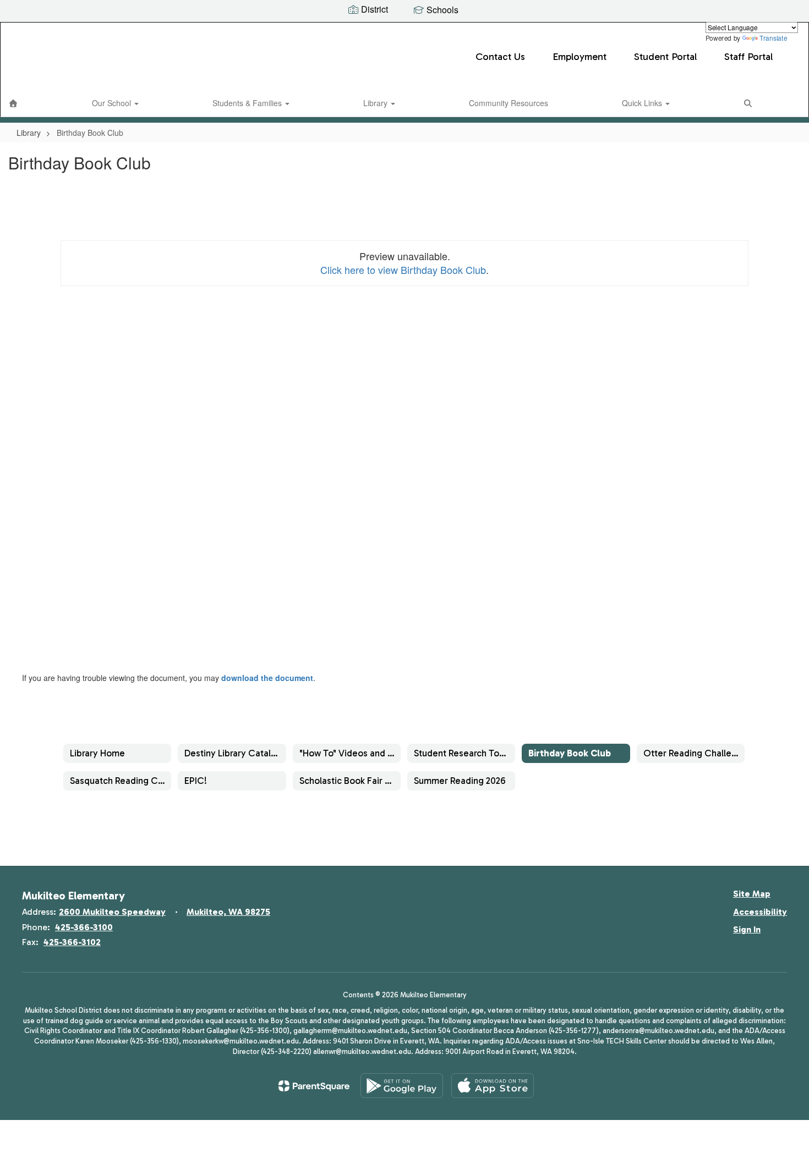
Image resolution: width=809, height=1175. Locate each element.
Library (376, 102)
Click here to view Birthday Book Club (403, 269)
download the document (267, 677)
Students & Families (248, 102)
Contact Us (500, 57)
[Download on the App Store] (492, 1085)
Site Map (751, 893)
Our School (112, 102)
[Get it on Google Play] (401, 1085)
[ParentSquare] (314, 1086)
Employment (579, 57)
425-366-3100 (84, 927)
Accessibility (760, 912)
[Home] (13, 103)
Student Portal (665, 57)
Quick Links (643, 102)
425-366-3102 (72, 942)
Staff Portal (748, 57)
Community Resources (508, 102)
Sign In (747, 929)
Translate (773, 37)
